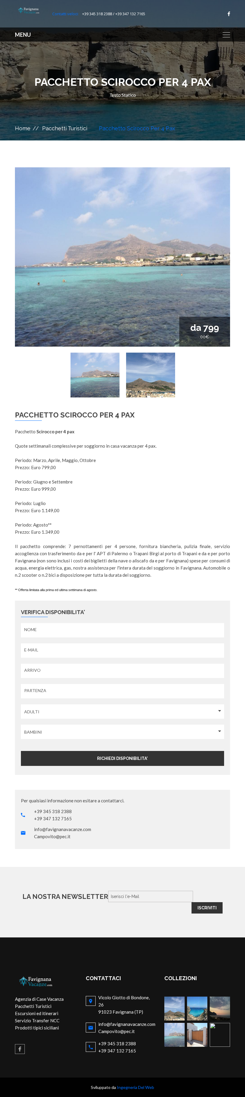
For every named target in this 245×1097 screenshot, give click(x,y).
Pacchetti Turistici (64, 128)
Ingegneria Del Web (135, 1087)
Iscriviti (207, 907)
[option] (122, 257)
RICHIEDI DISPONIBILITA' (122, 758)
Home (22, 128)
